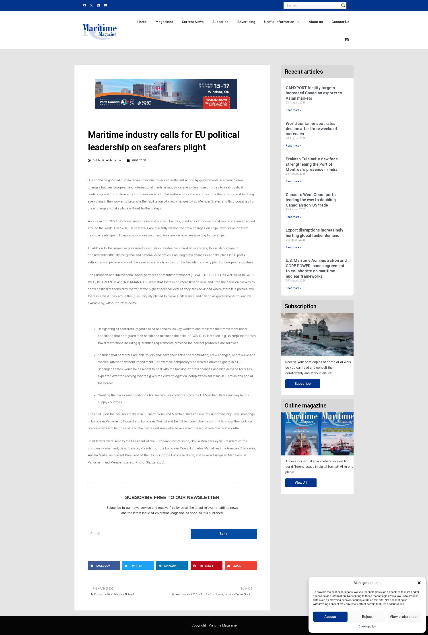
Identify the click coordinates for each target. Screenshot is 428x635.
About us (316, 22)
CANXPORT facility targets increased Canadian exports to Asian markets (314, 93)
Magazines (164, 22)
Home (142, 22)
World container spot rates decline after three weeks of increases (311, 128)
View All (301, 483)
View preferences (404, 616)
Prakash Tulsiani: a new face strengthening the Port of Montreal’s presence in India (312, 164)
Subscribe (220, 22)
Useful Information (279, 22)
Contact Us (340, 22)
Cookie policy (367, 626)
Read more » (293, 110)
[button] (419, 583)
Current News (193, 22)
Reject (367, 616)
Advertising (246, 22)
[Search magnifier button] (343, 5)
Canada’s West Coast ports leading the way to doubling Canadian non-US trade (311, 199)
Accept (330, 616)
